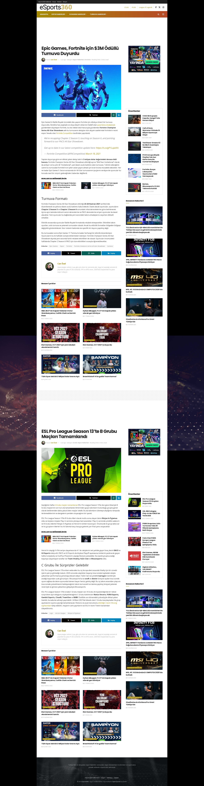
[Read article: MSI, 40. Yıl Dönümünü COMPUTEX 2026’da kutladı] (144, 277)
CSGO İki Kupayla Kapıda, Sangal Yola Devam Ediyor (151, 118)
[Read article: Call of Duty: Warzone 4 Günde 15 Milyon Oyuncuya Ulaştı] (134, 131)
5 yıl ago (63, 60)
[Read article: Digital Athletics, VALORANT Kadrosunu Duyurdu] (134, 570)
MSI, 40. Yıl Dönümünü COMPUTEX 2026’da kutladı (144, 290)
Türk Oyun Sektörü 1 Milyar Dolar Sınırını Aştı (60, 376)
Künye (54, 2)
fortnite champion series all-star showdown (89, 246)
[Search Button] (158, 14)
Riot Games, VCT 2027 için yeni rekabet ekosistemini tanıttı (58, 346)
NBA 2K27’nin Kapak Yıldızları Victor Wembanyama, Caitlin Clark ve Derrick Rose (64, 185)
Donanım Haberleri (77, 14)
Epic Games (54, 246)
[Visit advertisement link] (144, 59)
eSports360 (85, 781)
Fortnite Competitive (64, 133)
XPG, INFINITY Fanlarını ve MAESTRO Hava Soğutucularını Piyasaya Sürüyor (144, 260)
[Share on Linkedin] (118, 115)
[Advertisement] (102, 31)
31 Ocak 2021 (147, 123)
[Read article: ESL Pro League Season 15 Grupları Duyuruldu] (134, 502)
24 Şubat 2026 (46, 379)
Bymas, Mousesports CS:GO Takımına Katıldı (151, 186)
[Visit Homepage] (55, 7)
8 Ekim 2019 (146, 547)
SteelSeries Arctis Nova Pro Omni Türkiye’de (140, 320)
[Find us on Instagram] (163, 7)
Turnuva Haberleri (98, 14)
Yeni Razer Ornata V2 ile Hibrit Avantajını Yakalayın (151, 145)
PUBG (134, 7)
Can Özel (54, 60)
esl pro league (60, 613)
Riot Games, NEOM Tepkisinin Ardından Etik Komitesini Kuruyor (150, 555)
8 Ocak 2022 (147, 574)
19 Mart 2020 (147, 137)
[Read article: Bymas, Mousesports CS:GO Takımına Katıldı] (134, 187)
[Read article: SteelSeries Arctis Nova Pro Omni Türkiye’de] (144, 307)
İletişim (65, 2)
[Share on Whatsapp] (113, 115)
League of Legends (145, 7)
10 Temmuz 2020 (148, 533)
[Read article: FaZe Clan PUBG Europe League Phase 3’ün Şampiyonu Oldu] (134, 541)
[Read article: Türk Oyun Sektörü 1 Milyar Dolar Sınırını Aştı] (60, 364)
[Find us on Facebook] (155, 7)
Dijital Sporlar (116, 781)
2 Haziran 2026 (131, 324)
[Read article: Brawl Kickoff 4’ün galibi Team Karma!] (102, 364)
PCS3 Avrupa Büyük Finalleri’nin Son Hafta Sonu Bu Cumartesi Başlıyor (150, 158)
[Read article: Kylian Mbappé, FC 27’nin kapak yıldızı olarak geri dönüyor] (86, 185)
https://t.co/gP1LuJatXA (107, 147)
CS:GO (126, 7)
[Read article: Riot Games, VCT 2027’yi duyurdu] (102, 332)
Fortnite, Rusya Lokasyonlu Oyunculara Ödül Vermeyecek (149, 172)
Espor (62, 246)
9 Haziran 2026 (131, 295)
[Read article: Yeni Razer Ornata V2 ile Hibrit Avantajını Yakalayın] (134, 146)
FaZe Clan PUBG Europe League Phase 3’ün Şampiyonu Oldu (149, 541)
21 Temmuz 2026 (98, 188)
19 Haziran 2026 (47, 350)
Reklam (59, 2)
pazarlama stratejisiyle (106, 125)
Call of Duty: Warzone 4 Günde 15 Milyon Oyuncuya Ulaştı (151, 131)
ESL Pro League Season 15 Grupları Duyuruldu (150, 501)
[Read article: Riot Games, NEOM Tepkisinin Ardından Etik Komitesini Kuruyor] (134, 556)
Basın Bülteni (89, 340)
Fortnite (88, 60)
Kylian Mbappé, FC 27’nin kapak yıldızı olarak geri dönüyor (105, 184)
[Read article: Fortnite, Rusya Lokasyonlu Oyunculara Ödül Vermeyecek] (134, 172)
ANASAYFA (44, 14)
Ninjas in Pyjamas (74, 613)
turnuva (110, 246)
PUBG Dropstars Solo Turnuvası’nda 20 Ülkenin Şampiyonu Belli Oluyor (151, 526)
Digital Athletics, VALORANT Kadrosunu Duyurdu (151, 569)
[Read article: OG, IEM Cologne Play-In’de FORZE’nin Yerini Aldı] (134, 514)
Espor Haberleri (58, 14)
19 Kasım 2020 (147, 164)
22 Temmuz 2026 (58, 190)
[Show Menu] (163, 14)
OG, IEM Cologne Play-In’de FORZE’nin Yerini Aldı (151, 513)
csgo (51, 613)
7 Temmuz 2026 (131, 235)
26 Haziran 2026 (132, 265)
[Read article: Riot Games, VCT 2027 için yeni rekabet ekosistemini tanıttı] (60, 332)
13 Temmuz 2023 (148, 518)
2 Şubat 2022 (147, 506)
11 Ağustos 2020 (148, 191)
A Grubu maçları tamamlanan (66, 505)
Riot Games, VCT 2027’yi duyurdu (97, 345)
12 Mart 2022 (147, 179)
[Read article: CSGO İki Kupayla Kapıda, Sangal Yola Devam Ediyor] (134, 119)
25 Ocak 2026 (88, 379)
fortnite (69, 246)
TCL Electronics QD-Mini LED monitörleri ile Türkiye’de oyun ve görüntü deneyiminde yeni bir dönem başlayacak (144, 230)
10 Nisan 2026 (88, 348)
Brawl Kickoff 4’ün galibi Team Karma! (100, 376)
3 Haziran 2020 (148, 150)
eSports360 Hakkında (44, 2)
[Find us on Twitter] (159, 7)
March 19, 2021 (93, 153)
